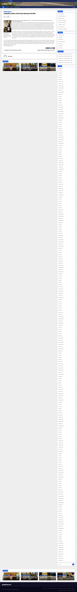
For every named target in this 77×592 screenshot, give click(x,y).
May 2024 (60, 126)
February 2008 (61, 543)
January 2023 (61, 160)
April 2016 (60, 333)
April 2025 (60, 102)
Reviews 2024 (69, 590)
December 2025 (61, 85)
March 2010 (60, 489)
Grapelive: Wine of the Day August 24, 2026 (9, 68)
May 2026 (60, 75)
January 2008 (61, 545)
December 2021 (61, 188)
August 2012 (60, 427)
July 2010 (60, 481)
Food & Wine (60, 37)
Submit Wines (73, 590)
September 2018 (61, 271)
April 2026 (60, 77)
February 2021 (61, 209)
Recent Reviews (60, 588)
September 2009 (61, 502)
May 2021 (60, 203)
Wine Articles (5, 11)
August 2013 (60, 402)
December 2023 (61, 137)
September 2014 (61, 374)
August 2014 (60, 376)
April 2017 (60, 308)
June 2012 (60, 432)
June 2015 (60, 355)
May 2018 (60, 280)
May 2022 (60, 177)
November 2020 (61, 216)
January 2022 (61, 186)
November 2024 (61, 113)
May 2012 (60, 434)
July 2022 (60, 173)
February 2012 (61, 440)
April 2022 (60, 179)
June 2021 (60, 201)
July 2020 (60, 224)
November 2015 (61, 344)
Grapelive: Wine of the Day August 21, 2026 (65, 60)
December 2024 (61, 111)
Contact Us (51, 588)
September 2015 (61, 348)
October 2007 (61, 551)
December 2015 (61, 342)
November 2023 (61, 139)
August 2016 (60, 325)
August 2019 (60, 248)
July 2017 (60, 301)
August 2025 (60, 94)
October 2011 (61, 449)
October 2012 (61, 423)
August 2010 (60, 479)
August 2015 (60, 350)
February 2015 (61, 363)
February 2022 (61, 184)
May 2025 (60, 100)
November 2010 (61, 472)
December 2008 (61, 521)
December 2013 (61, 393)
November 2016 (61, 318)
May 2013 (60, 408)
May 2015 (60, 357)
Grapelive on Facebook (62, 20)
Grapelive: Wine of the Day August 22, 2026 (46, 68)
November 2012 (61, 421)
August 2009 (61, 504)
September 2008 (61, 528)
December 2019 (61, 239)
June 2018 (60, 278)
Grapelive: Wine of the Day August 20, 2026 (65, 62)
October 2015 (61, 346)
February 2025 (61, 107)
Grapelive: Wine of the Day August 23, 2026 (28, 68)
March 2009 (60, 515)
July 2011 (60, 455)
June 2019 (60, 252)
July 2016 (60, 327)
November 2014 (61, 370)
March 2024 (60, 130)
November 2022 (61, 164)
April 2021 (60, 205)
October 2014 (61, 372)
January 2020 (61, 237)
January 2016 (61, 340)
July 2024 (60, 122)
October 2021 (61, 192)
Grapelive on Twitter (62, 24)
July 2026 (60, 70)
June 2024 (60, 124)
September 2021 (61, 194)
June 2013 (60, 406)
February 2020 (61, 235)
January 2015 (61, 365)
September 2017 (61, 297)
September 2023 (61, 143)
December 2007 (61, 547)
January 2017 (61, 314)
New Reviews (55, 588)
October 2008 (61, 526)
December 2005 (61, 558)
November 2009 (61, 498)
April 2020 (60, 231)
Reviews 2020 (69, 588)
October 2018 (61, 269)
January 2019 (61, 263)
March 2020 (60, 233)
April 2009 (60, 513)
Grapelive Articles (61, 18)
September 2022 (61, 169)
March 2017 (60, 310)
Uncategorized (61, 39)
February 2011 (61, 466)
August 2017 (60, 299)
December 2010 (61, 470)
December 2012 (61, 419)
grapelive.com (6, 4)
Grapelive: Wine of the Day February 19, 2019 (13, 50)
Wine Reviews (9, 11)
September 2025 (61, 92)
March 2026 (60, 79)
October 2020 (61, 218)
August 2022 (60, 171)
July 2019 (60, 250)
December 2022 (61, 162)
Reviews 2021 (73, 588)
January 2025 (61, 109)
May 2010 (60, 485)
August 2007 (61, 556)
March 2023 (60, 156)
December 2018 (61, 265)
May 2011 (60, 459)
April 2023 (60, 154)
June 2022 (60, 175)
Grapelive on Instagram (62, 22)
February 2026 (61, 81)
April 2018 (60, 282)
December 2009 (61, 496)
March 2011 (60, 464)
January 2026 (61, 83)
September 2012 (61, 425)
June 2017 (60, 303)
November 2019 (61, 241)
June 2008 (60, 534)
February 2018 (61, 286)
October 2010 (61, 474)
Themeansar (17, 589)
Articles (49, 588)
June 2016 (60, 329)
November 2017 (61, 293)
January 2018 (61, 288)
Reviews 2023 (64, 590)
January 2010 (61, 494)
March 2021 (60, 207)
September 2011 (61, 451)
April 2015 (60, 359)
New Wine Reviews (61, 26)
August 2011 (60, 453)
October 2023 (61, 141)
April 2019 (60, 256)
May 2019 (60, 254)
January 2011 (61, 468)
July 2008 (60, 532)
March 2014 (60, 387)
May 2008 (60, 536)
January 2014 (61, 391)
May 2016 (60, 331)
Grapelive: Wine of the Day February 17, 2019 (45, 50)
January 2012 (61, 442)
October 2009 (61, 500)
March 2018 (60, 284)
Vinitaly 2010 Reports (62, 41)
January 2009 (61, 519)
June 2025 (60, 98)
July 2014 (60, 378)
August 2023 (60, 145)
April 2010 (60, 487)
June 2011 (60, 457)
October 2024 (61, 115)
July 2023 (60, 147)
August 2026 (60, 68)
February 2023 (61, 158)
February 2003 (61, 560)
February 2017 (61, 312)
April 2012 (60, 436)
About (46, 588)
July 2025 (60, 96)
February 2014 (61, 389)
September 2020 (61, 220)
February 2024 (61, 132)
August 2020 (60, 222)
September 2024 (61, 117)
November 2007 (61, 549)
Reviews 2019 (64, 588)
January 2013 (61, 417)
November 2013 (61, 395)
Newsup (14, 589)
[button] (72, 7)
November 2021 (61, 190)
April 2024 (60, 128)
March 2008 (60, 541)
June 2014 (60, 380)
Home (44, 588)
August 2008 (61, 530)
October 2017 (61, 295)
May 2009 (60, 511)
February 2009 (61, 517)
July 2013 (60, 404)
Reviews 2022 (60, 590)
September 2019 (61, 246)
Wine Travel (60, 47)
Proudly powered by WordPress (6, 589)
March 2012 (60, 438)
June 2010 (60, 483)
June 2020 (60, 226)
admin (8, 16)
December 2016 (61, 316)
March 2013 (60, 412)
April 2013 (60, 410)
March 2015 (60, 361)
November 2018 (61, 267)
